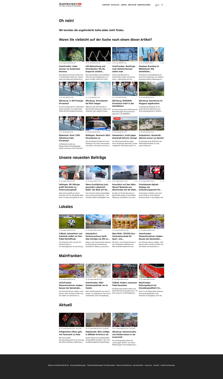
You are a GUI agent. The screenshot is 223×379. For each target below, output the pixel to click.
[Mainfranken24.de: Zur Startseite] (70, 4)
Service (124, 5)
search (162, 5)
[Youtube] (117, 359)
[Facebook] (106, 359)
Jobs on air (132, 5)
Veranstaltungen (143, 5)
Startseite (106, 5)
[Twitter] (111, 359)
